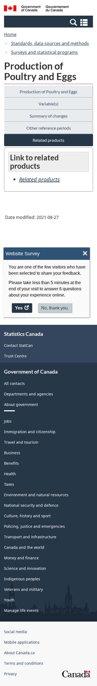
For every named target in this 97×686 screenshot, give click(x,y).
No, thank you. (55, 308)
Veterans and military (23, 589)
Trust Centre (15, 355)
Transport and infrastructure (30, 536)
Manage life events (21, 610)
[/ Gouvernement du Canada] (36, 9)
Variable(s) (48, 103)
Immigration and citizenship (30, 431)
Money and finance (21, 557)
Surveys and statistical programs (44, 52)
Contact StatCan (18, 345)
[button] (49, 22)
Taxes (9, 484)
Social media (15, 631)
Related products (48, 140)
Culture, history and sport (27, 515)
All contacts (14, 383)
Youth (9, 599)
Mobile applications (22, 642)
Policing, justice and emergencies (34, 526)
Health (10, 473)
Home (10, 34)
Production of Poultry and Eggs (48, 91)
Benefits (11, 463)
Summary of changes (49, 115)
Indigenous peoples (22, 578)
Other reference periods (48, 127)
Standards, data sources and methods (50, 43)
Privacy (10, 673)
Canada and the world (24, 547)
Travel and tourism (21, 442)
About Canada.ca (19, 652)
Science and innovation (25, 568)
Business (12, 452)
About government (21, 404)
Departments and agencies (28, 394)
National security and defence (31, 505)
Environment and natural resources (36, 494)
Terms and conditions (23, 663)
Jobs (8, 421)
